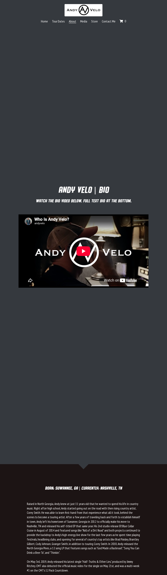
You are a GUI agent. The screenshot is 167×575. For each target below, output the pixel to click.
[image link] (83, 10)
